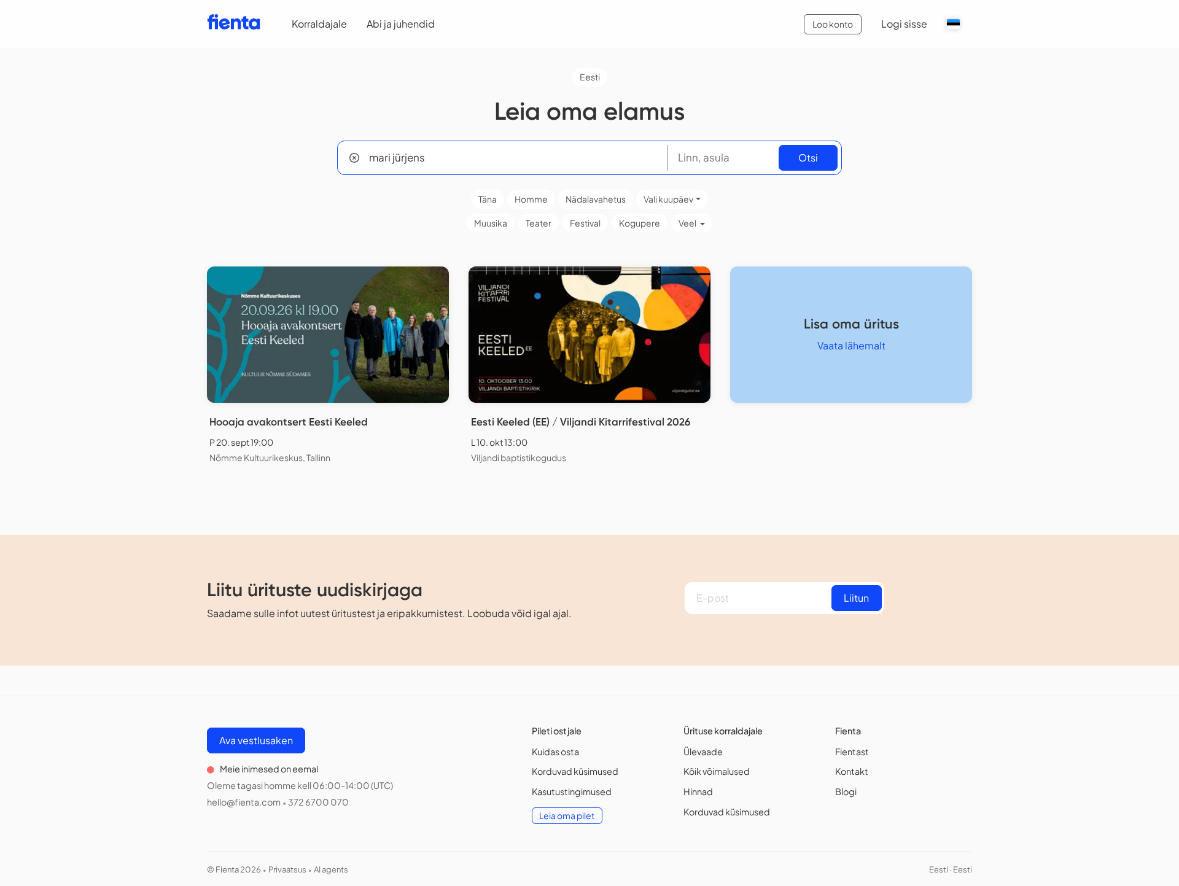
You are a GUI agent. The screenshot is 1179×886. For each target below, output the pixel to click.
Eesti (590, 76)
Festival (585, 222)
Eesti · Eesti (950, 869)
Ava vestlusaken (256, 740)
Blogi (846, 791)
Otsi (808, 157)
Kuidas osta (555, 751)
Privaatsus (287, 869)
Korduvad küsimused (575, 771)
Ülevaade (703, 751)
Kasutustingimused (572, 791)
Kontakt (851, 771)
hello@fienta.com (244, 801)
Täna (487, 198)
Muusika (490, 222)
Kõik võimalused (716, 771)
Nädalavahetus (596, 198)
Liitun (856, 597)
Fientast (852, 751)
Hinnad (698, 791)
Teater (538, 222)
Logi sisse (904, 23)
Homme (531, 198)
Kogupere (639, 222)
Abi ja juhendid (401, 23)
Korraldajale (319, 23)
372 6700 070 (318, 801)
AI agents (331, 869)
